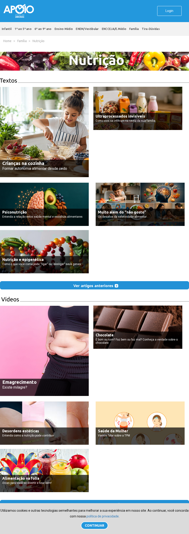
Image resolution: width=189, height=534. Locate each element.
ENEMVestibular (87, 28)
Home (7, 41)
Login (169, 11)
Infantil (7, 28)
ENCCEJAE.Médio (114, 28)
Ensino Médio (64, 28)
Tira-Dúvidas (151, 28)
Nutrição (38, 41)
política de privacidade (102, 516)
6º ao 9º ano (43, 28)
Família (134, 28)
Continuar (94, 525)
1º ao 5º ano (23, 28)
